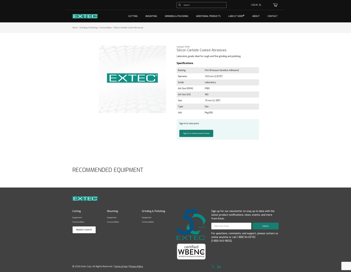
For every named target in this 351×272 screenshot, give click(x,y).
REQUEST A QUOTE (84, 230)
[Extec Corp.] (85, 16)
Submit (265, 226)
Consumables (78, 222)
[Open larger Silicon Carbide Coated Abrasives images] (132, 79)
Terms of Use (121, 266)
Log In (254, 4)
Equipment (77, 217)
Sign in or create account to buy (196, 133)
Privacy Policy (136, 266)
